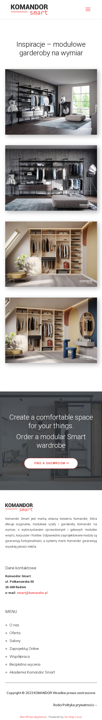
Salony (15, 640)
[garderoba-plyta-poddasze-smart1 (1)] (51, 285)
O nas (14, 625)
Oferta (14, 633)
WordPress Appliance (33, 717)
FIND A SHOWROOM (49, 463)
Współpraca (19, 656)
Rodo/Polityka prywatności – (75, 705)
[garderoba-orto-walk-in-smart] (51, 133)
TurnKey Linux (73, 717)
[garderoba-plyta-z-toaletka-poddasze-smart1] (51, 362)
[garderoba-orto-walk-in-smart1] (51, 209)
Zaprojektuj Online (24, 648)
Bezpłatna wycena (24, 664)
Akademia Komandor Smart (32, 672)
